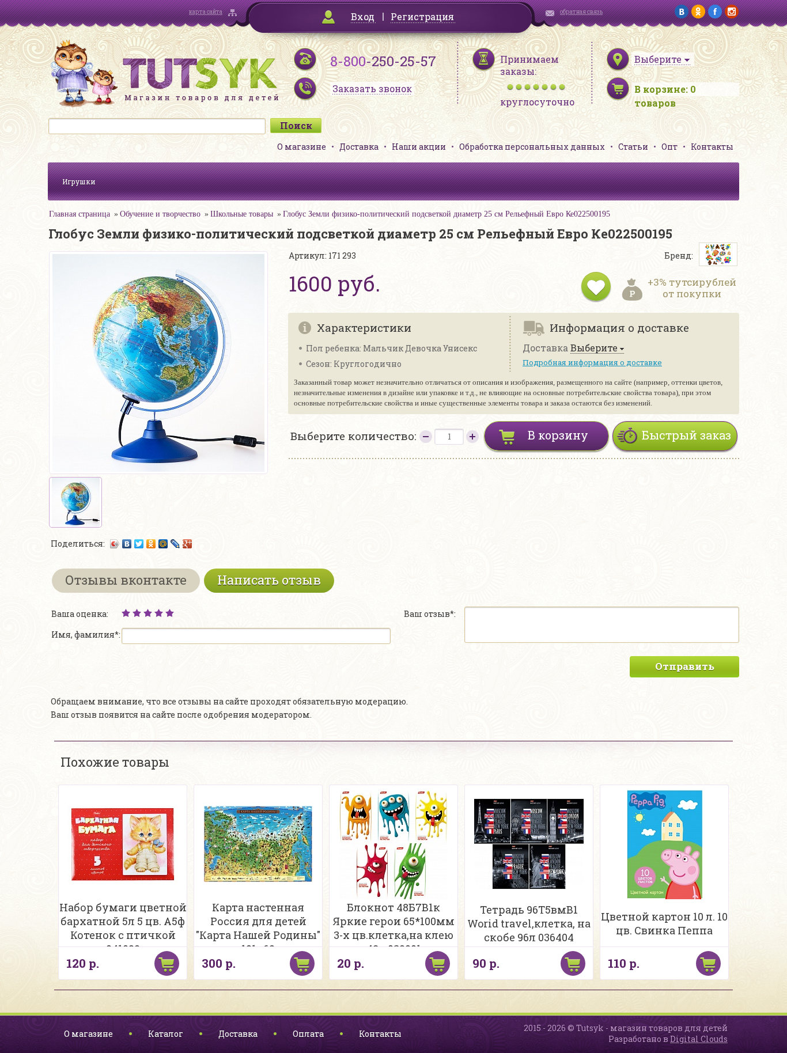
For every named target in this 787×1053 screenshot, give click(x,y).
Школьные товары (241, 214)
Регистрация (422, 16)
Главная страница (79, 214)
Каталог (165, 1033)
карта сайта (205, 12)
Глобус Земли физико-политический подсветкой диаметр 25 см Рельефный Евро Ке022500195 (446, 214)
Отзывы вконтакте (126, 579)
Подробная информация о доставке (592, 362)
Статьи (633, 146)
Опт (669, 146)
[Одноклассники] (151, 543)
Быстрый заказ (686, 434)
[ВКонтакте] (127, 543)
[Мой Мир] (163, 543)
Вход (362, 16)
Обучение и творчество (160, 214)
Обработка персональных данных (532, 146)
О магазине (301, 146)
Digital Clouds (699, 1038)
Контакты (712, 146)
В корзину (558, 434)
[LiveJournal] (175, 543)
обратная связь (581, 12)
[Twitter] (139, 543)
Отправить (684, 666)
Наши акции (419, 146)
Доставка (359, 146)
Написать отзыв (269, 579)
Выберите (594, 348)
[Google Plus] (187, 543)
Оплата (308, 1033)
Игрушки (79, 181)
